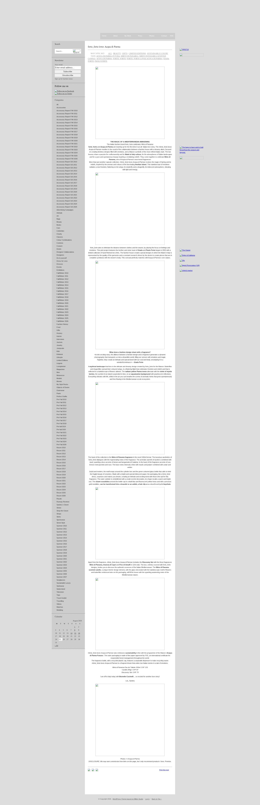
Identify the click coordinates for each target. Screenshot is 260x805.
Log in (147, 799)
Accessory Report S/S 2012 (67, 168)
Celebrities (60, 231)
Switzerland (61, 589)
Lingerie (59, 363)
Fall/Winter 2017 (62, 294)
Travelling (60, 601)
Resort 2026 (61, 496)
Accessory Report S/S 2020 (67, 192)
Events (59, 267)
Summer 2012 (62, 532)
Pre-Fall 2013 (61, 408)
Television (60, 592)
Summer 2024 (62, 568)
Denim (59, 249)
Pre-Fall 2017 (61, 420)
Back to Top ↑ (157, 799)
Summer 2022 (62, 562)
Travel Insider (62, 598)
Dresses (60, 264)
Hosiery (59, 333)
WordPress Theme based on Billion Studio (128, 799)
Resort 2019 (61, 475)
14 (71, 633)
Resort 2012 (61, 453)
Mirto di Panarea (129, 56)
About (115, 36)
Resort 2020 (61, 478)
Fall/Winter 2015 (62, 288)
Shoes (59, 508)
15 (75, 633)
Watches (60, 607)
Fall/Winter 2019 (62, 300)
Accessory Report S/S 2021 (67, 195)
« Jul (56, 645)
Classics (60, 237)
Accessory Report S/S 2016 (67, 180)
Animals (59, 213)
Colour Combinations (64, 240)
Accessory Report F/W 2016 (67, 129)
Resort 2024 (61, 490)
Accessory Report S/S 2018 (67, 186)
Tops (58, 595)
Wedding (60, 610)
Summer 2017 (62, 547)
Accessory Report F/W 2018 (67, 135)
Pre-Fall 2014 (61, 411)
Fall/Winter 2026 (62, 321)
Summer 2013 (62, 535)
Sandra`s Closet (62, 505)
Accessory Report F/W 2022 (67, 147)
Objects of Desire (63, 387)
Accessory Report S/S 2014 (67, 174)
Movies (59, 381)
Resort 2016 (61, 466)
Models (59, 378)
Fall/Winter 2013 (62, 282)
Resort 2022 (61, 484)
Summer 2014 (62, 538)
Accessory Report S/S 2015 (67, 177)
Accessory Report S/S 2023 (67, 201)
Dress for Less (62, 261)
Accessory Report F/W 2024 (67, 153)
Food (58, 327)
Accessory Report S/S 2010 (67, 162)
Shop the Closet (62, 511)
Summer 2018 (62, 550)
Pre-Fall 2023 (61, 438)
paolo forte (101, 61)
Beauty (59, 222)
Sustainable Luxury (64, 583)
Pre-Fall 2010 (61, 399)
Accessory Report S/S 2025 (67, 207)
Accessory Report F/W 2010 (67, 110)
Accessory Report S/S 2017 (67, 183)
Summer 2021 (62, 559)
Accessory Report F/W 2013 (67, 120)
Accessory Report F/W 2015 (67, 126)
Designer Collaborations (65, 252)
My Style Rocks (62, 384)
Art (58, 216)
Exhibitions (60, 270)
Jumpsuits (60, 348)
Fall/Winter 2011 (62, 276)
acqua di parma (104, 58)
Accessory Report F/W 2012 (67, 116)
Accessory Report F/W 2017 (67, 132)
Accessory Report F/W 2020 (67, 141)
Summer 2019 (62, 553)
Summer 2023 (62, 565)
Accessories (61, 107)
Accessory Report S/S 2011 (67, 165)
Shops (59, 514)
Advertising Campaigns (65, 210)
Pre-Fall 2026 (61, 444)
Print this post (164, 770)
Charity (59, 234)
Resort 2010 (61, 447)
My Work (127, 36)
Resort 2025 (61, 493)
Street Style (61, 523)
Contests (60, 243)
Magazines (61, 369)
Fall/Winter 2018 (62, 297)
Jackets (59, 342)
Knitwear (60, 354)
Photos (151, 36)
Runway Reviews (63, 502)
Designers (60, 255)
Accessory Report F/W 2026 (67, 159)
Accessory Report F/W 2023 (67, 150)
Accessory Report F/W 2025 (67, 156)
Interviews (60, 339)
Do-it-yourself (62, 258)
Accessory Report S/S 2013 (67, 171)
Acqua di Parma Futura (108, 56)
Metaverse (60, 375)
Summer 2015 (62, 541)
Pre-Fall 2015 (61, 414)
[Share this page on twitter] (97, 770)
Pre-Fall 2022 (61, 435)
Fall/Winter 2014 (62, 285)
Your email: (59, 65)
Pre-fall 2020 (61, 429)
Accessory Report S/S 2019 (67, 189)
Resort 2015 (61, 463)
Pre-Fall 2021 (61, 432)
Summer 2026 (62, 574)
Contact (164, 36)
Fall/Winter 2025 (62, 318)
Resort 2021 (61, 481)
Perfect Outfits (62, 396)
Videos (59, 604)
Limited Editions (62, 360)
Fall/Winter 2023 (62, 312)
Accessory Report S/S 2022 (67, 198)
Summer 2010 (62, 526)
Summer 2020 (62, 556)
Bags (58, 219)
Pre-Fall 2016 (61, 417)
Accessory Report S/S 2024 (67, 204)
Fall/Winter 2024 (62, 315)
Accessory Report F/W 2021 (67, 144)
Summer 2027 (62, 577)
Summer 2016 (62, 544)
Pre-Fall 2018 (61, 423)
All (57, 104)
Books (59, 225)
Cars (58, 228)
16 (79, 633)
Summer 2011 (62, 529)
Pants (59, 393)
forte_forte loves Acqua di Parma (104, 46)
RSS (171, 36)
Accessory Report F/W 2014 (67, 123)
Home (104, 36)
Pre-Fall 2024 (61, 441)
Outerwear (60, 390)
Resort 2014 (61, 459)
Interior (59, 336)
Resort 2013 (61, 456)
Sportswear (61, 520)
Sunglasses (61, 580)
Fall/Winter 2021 (62, 306)
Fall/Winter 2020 (62, 303)
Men (58, 372)
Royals (59, 499)
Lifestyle (60, 357)
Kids (58, 351)
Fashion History (62, 324)
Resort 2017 (61, 469)
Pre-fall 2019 (61, 426)
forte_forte (119, 58)
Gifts (58, 330)
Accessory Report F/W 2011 (67, 113)
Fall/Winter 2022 (62, 309)
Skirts (59, 517)
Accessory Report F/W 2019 (67, 138)
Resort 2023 (61, 487)
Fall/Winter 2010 (62, 273)
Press (140, 36)
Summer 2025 (62, 571)
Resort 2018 (61, 472)
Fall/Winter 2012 (62, 279)
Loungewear (61, 366)
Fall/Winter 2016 (62, 291)
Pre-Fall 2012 (61, 405)
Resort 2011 (61, 450)
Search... (59, 51)
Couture (59, 246)
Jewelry (59, 345)
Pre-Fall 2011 (61, 402)
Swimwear (60, 586)
